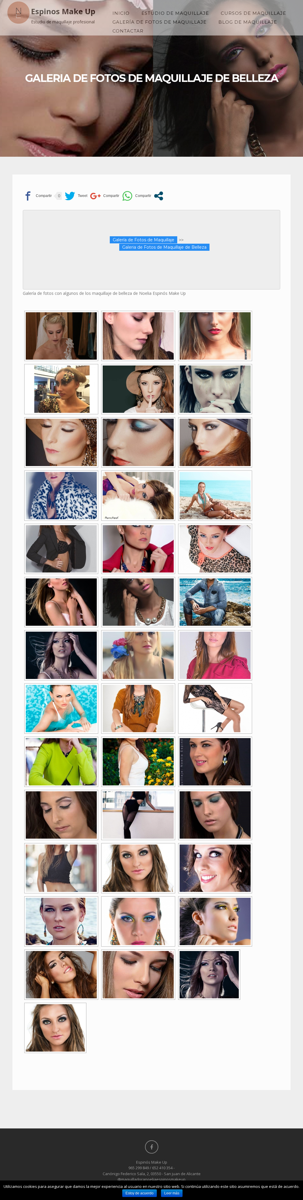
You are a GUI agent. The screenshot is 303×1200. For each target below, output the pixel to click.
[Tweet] (76, 196)
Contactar (128, 31)
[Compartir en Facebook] (37, 196)
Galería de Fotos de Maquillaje (159, 22)
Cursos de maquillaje (253, 13)
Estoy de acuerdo (139, 1193)
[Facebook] (151, 1147)
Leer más (171, 1193)
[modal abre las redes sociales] (158, 196)
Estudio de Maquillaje (175, 13)
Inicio (121, 13)
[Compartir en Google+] (104, 196)
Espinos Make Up (63, 11)
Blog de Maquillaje (247, 22)
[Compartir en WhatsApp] (136, 196)
